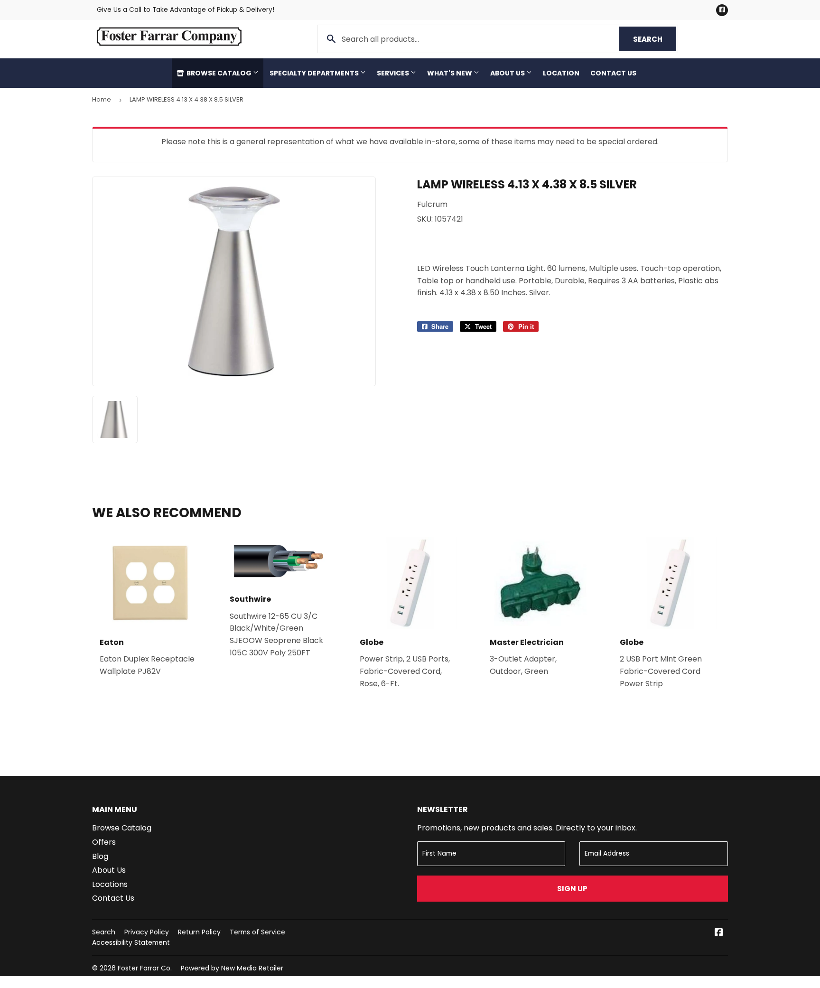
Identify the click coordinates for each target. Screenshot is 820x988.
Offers (104, 842)
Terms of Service (257, 932)
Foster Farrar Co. (145, 968)
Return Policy (199, 932)
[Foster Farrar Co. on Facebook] (719, 933)
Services (393, 73)
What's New (450, 73)
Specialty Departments (315, 73)
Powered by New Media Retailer (232, 968)
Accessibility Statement (131, 942)
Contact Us (613, 73)
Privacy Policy (146, 932)
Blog (100, 856)
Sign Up (572, 889)
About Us (508, 73)
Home (101, 99)
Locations (110, 884)
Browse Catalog (219, 73)
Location (561, 73)
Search (654, 39)
